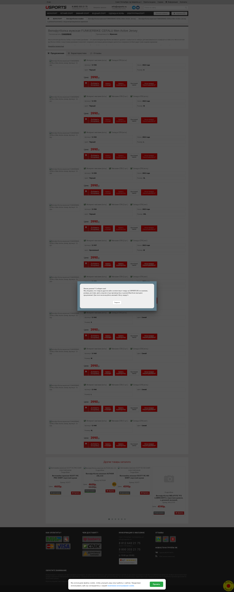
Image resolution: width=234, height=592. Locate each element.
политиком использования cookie (120, 586)
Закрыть (117, 302)
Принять (156, 584)
